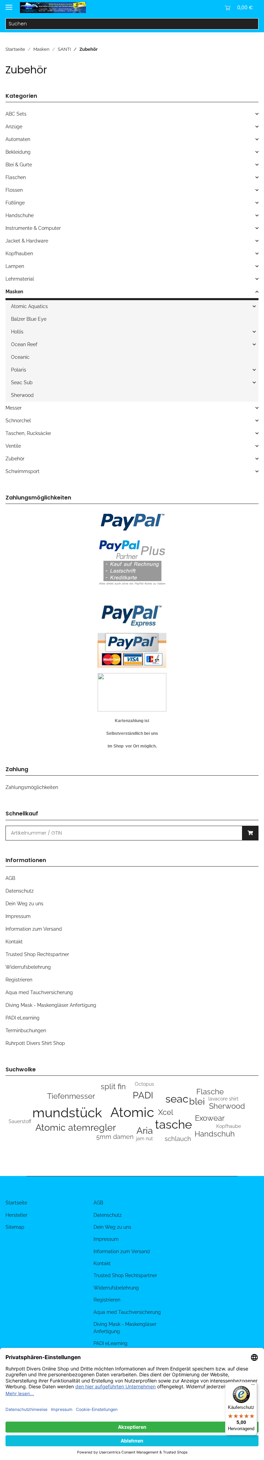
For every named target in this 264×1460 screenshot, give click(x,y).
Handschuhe (20, 215)
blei (197, 1101)
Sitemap (15, 1227)
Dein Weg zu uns (24, 903)
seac (176, 1099)
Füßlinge (15, 202)
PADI (143, 1095)
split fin (113, 1086)
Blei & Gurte (19, 164)
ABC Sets (16, 114)
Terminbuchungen (26, 1030)
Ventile (13, 446)
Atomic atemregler (75, 1127)
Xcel (165, 1112)
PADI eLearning (23, 1018)
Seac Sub (22, 382)
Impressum (18, 916)
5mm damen (115, 1136)
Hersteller (17, 1215)
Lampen (15, 266)
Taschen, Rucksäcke (28, 433)
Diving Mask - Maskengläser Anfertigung (51, 1005)
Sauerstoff (20, 1121)
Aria (144, 1130)
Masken (14, 291)
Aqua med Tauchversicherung (39, 992)
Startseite (16, 1202)
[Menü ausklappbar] (9, 4)
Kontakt (14, 941)
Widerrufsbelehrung (28, 967)
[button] (194, 7)
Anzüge (14, 126)
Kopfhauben (19, 253)
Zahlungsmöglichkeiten (32, 787)
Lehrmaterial (20, 279)
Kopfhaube (228, 1126)
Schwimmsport (23, 471)
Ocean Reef (24, 344)
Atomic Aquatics (29, 306)
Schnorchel (18, 420)
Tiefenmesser (71, 1096)
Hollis (17, 331)
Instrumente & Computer (33, 228)
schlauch (178, 1138)
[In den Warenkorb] (250, 833)
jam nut (144, 1138)
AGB (10, 878)
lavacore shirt (223, 1099)
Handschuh (215, 1133)
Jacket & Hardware (27, 241)
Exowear (210, 1118)
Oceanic (20, 357)
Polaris (18, 370)
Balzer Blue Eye (28, 319)
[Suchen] (252, 24)
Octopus (144, 1084)
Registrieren (19, 979)
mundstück (67, 1112)
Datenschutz (20, 891)
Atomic (132, 1112)
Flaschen (16, 177)
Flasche (210, 1091)
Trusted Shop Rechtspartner (37, 954)
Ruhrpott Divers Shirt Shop (35, 1043)
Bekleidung (18, 152)
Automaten (18, 139)
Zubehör (15, 458)
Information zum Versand (34, 929)
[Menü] (253, 1386)
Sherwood (22, 395)
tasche (173, 1124)
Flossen (14, 190)
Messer (14, 408)
